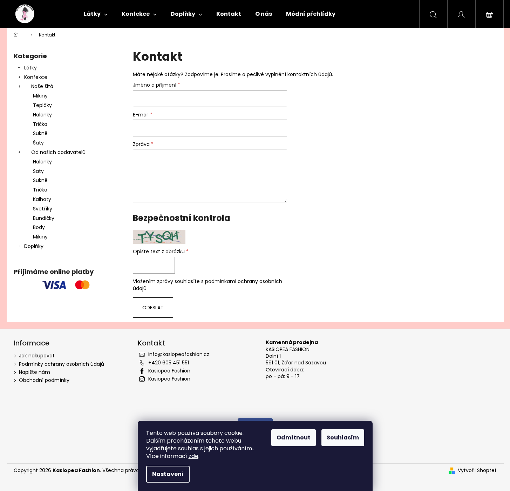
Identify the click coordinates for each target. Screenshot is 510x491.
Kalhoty (42, 199)
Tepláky (42, 105)
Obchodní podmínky (44, 380)
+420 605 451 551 (168, 362)
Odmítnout (294, 437)
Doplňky (33, 246)
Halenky (42, 114)
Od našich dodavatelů (58, 152)
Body (39, 227)
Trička (40, 124)
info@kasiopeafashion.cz (178, 354)
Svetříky (42, 208)
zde (193, 456)
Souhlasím (343, 437)
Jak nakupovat (37, 355)
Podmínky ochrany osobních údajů (61, 364)
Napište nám (34, 372)
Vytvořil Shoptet (477, 470)
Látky (30, 67)
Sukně (40, 133)
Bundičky (43, 218)
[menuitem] (96, 14)
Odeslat (153, 307)
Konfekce (35, 77)
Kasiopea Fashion (169, 370)
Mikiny (40, 95)
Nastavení (168, 474)
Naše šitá (42, 86)
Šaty (38, 142)
